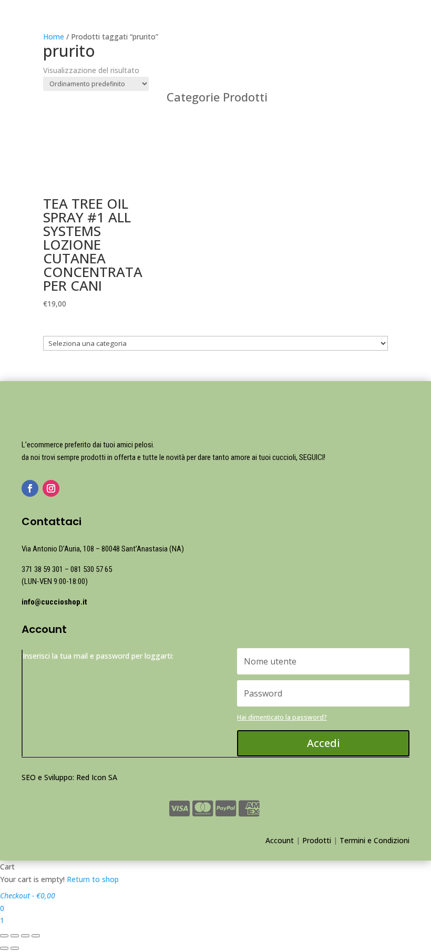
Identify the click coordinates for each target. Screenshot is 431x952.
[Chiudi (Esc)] (4, 935)
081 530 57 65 (91, 569)
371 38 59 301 (42, 569)
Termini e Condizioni (374, 840)
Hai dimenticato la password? (282, 717)
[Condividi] (15, 935)
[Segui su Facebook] (30, 488)
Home (53, 37)
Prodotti (316, 840)
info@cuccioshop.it (54, 602)
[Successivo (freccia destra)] (15, 948)
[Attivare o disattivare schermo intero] (25, 935)
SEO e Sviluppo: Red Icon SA (69, 777)
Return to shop (93, 879)
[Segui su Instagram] (51, 488)
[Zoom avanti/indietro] (36, 935)
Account (279, 840)
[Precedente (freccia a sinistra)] (4, 948)
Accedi (323, 743)
